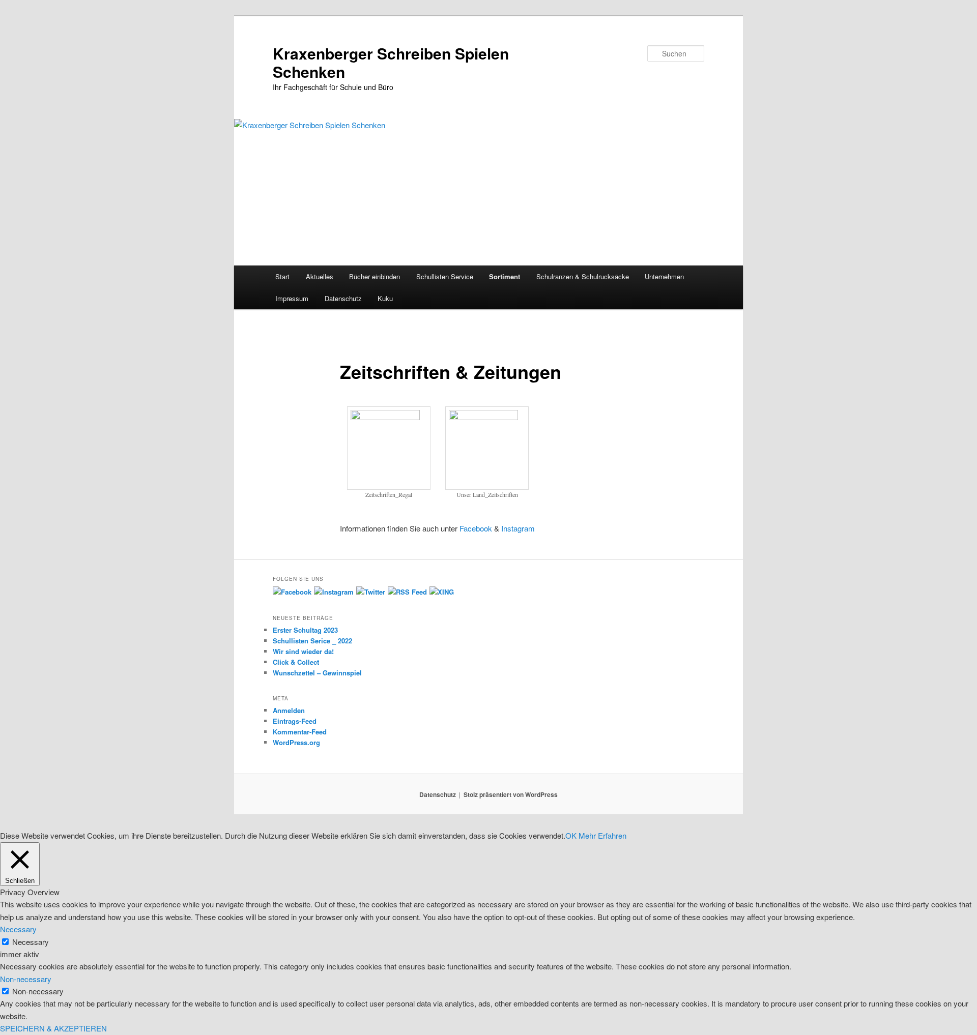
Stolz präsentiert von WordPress (511, 794)
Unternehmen (664, 276)
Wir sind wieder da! (303, 651)
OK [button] (571, 835)
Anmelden (289, 710)
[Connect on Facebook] (292, 592)
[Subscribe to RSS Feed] (407, 592)
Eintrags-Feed (295, 721)
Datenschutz (343, 298)
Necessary (30, 941)
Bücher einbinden (374, 276)
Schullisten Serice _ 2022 (312, 640)
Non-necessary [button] (25, 978)
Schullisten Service (444, 276)
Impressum (291, 298)
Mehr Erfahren (602, 835)
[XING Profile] (441, 592)
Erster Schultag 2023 (305, 630)
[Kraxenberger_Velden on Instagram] (334, 592)
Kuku (385, 298)
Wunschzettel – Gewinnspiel (317, 672)
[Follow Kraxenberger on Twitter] (370, 592)
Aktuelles (319, 276)
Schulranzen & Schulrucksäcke (582, 276)
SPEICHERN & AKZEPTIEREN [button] (53, 1028)
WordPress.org (296, 742)
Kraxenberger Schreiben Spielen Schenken (391, 62)
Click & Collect (296, 662)
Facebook (475, 528)
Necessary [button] (18, 929)
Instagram (519, 528)
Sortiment (504, 276)
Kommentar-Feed (300, 731)
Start (282, 276)
